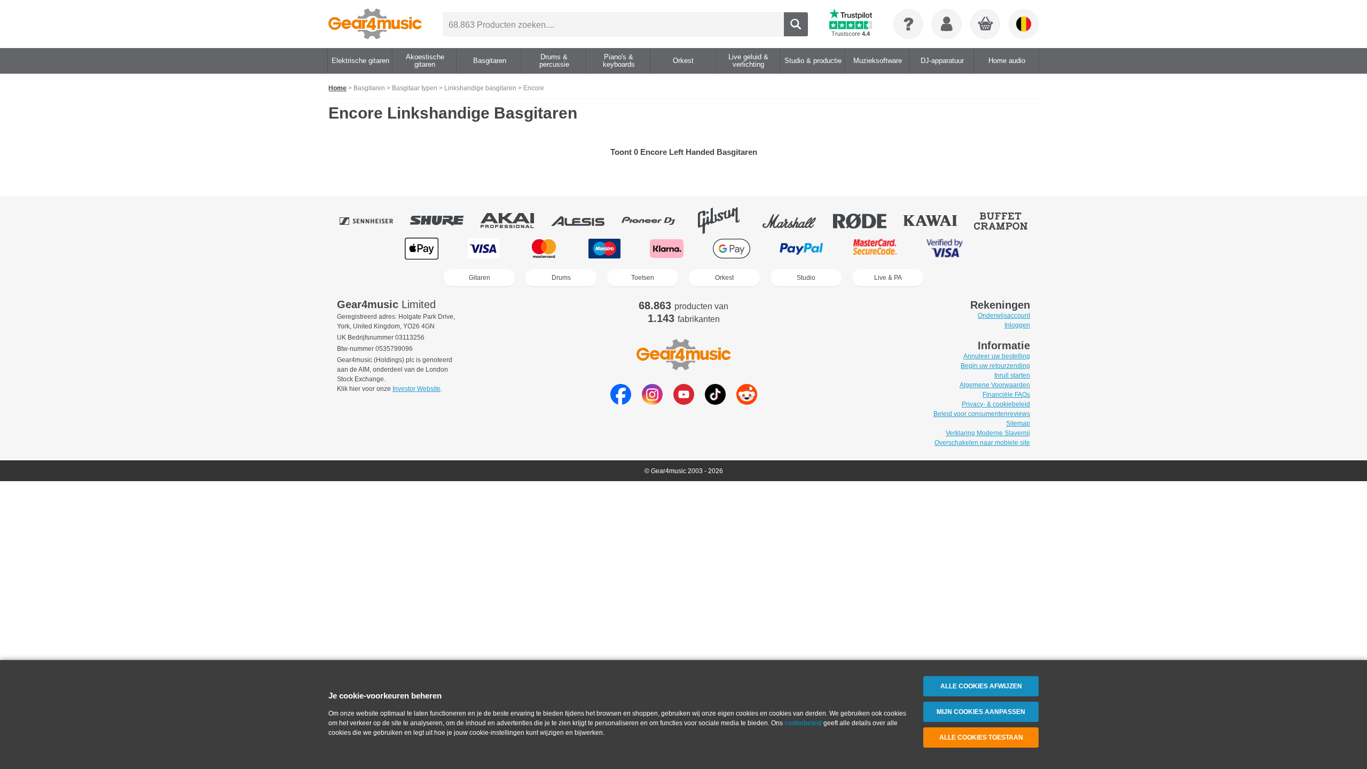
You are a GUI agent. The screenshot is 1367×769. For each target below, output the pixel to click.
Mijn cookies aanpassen (981, 712)
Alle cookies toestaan (981, 737)
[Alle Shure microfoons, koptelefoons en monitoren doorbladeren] (444, 220)
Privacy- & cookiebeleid (996, 404)
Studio (806, 277)
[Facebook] (620, 401)
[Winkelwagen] (986, 25)
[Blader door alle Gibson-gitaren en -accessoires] (726, 220)
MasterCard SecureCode (875, 248)
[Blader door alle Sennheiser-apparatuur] (374, 220)
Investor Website (416, 389)
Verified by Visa (944, 248)
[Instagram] (652, 401)
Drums (561, 277)
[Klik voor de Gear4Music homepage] (375, 24)
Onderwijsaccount (1004, 315)
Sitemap (1018, 423)
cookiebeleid (803, 723)
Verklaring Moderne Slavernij (988, 433)
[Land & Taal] (1023, 24)
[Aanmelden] (946, 24)
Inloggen (1017, 325)
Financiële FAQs (1006, 394)
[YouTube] (683, 401)
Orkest (724, 277)
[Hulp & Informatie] (908, 24)
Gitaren (479, 277)
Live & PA (888, 277)
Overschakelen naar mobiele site (982, 442)
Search (796, 24)
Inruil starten (1012, 375)
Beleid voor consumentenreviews (981, 414)
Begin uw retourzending (995, 366)
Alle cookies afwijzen (981, 686)
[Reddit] (746, 401)
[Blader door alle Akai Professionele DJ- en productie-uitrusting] (515, 220)
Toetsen (642, 277)
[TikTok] (715, 401)
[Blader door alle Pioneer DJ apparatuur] (655, 220)
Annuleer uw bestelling (996, 356)
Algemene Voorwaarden (995, 385)
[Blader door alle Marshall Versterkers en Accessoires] (796, 220)
